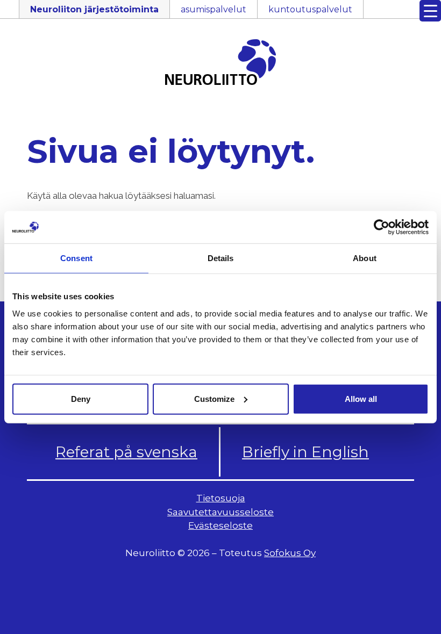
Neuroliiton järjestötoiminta (94, 9)
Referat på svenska (126, 452)
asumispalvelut (213, 9)
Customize (214, 398)
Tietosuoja (220, 498)
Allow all (361, 398)
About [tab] (364, 258)
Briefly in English (305, 452)
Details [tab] (221, 258)
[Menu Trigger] (430, 10)
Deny (80, 398)
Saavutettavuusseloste (220, 512)
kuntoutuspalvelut (310, 9)
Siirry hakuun (409, 14)
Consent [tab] (76, 258)
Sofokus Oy (290, 552)
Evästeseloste (220, 525)
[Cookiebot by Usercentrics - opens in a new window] (382, 227)
